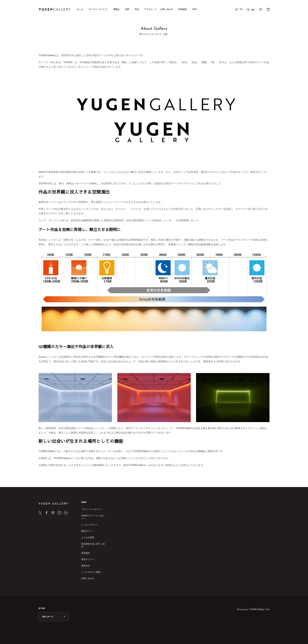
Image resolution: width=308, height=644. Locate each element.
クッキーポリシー (89, 524)
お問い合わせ (87, 578)
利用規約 (85, 553)
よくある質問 (87, 537)
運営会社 (85, 565)
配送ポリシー (87, 531)
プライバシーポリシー (92, 509)
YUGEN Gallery (256, 609)
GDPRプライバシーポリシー (93, 517)
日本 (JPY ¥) (47, 617)
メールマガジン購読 (91, 572)
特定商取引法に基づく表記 (93, 545)
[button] (251, 9)
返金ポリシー (87, 559)
